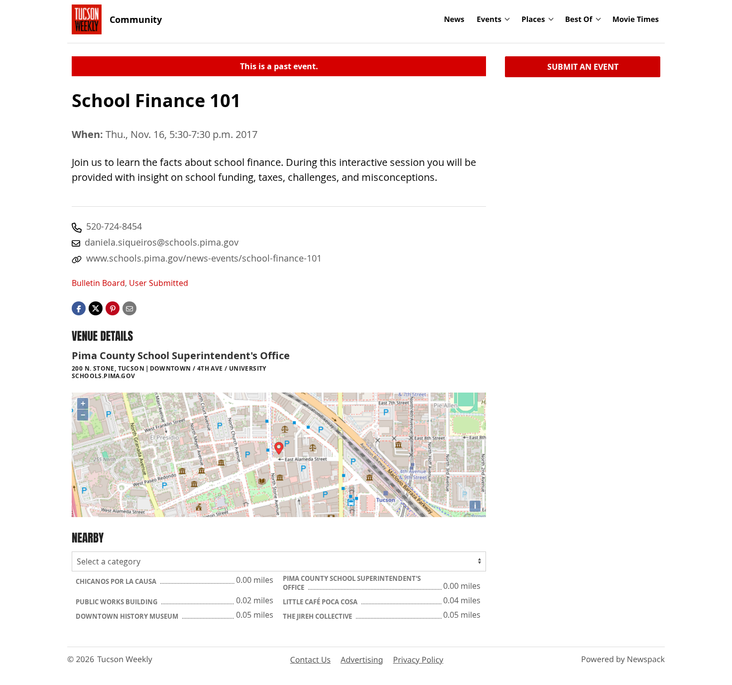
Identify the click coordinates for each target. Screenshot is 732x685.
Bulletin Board (98, 282)
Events (489, 19)
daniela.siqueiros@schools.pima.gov (162, 242)
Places (533, 19)
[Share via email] (129, 307)
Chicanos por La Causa (117, 581)
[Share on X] (96, 307)
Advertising (362, 659)
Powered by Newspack (623, 659)
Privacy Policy (418, 659)
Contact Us (310, 659)
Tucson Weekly (124, 659)
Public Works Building (117, 601)
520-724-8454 (114, 226)
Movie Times (635, 19)
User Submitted (158, 282)
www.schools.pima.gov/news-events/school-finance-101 (204, 258)
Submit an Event (582, 66)
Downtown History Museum (128, 616)
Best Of (579, 19)
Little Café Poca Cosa (321, 601)
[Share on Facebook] (79, 307)
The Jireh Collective (318, 616)
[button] (113, 307)
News (454, 19)
